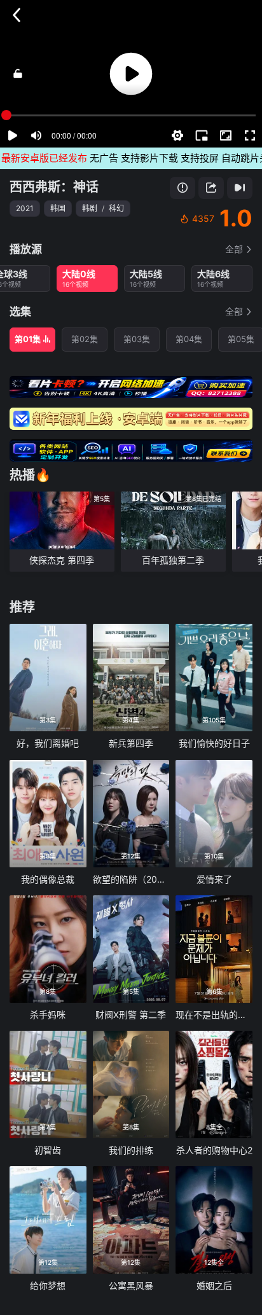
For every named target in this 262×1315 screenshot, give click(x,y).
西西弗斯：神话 (54, 187)
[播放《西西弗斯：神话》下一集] (239, 188)
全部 (234, 249)
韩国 (58, 208)
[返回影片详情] (17, 15)
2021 (25, 208)
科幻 (116, 208)
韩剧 (89, 208)
